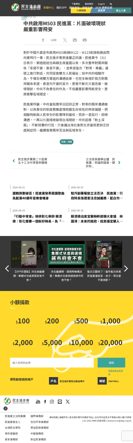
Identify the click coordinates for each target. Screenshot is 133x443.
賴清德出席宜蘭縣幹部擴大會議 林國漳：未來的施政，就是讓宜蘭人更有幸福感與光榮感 (97, 219)
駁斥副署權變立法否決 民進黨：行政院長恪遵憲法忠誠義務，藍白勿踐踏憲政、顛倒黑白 (97, 196)
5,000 (52, 342)
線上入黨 (121, 10)
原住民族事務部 (39, 427)
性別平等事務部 (39, 422)
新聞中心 (48, 7)
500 (81, 320)
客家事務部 (11, 439)
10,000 (81, 342)
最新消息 (35, 7)
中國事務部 (36, 433)
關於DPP (61, 7)
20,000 (110, 342)
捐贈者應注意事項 (115, 372)
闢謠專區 (74, 7)
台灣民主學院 (12, 427)
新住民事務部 (38, 439)
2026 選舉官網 (103, 7)
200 (52, 320)
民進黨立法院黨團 (15, 416)
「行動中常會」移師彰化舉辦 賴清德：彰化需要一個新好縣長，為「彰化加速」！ (38, 219)
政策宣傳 (87, 7)
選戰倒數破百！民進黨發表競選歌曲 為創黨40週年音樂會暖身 (38, 195)
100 (23, 320)
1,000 (110, 320)
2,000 (23, 342)
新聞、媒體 (66, 141)
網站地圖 (53, 417)
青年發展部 (11, 433)
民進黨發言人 (12, 422)
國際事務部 (36, 416)
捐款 (111, 363)
